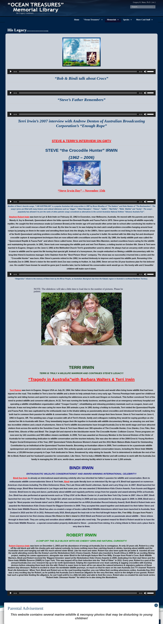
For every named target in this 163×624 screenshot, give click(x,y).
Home (76, 20)
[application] (81, 71)
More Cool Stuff (143, 20)
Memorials (111, 20)
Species (126, 20)
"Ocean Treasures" (91, 20)
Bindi (66, 482)
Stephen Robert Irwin (19, 217)
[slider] (150, 71)
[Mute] (145, 71)
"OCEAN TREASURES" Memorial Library (36, 7)
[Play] (10, 71)
